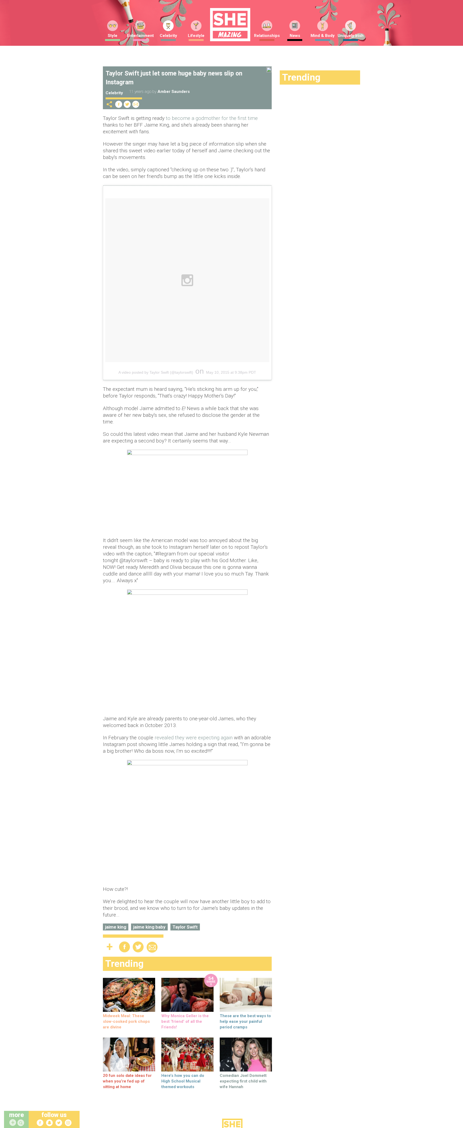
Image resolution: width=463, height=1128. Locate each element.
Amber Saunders (174, 91)
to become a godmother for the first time (212, 118)
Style (112, 35)
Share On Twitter (127, 104)
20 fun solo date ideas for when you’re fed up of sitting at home (127, 1081)
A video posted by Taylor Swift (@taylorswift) (155, 372)
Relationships (267, 35)
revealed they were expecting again (194, 738)
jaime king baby (149, 927)
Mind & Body (323, 35)
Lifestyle (196, 35)
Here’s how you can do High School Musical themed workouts (182, 1081)
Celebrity (168, 35)
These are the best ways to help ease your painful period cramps (245, 1021)
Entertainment (140, 35)
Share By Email (136, 104)
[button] (21, 1123)
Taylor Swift (185, 927)
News (295, 35)
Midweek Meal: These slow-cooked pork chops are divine (126, 1021)
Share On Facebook (118, 104)
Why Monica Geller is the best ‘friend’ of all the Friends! (185, 1021)
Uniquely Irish (351, 35)
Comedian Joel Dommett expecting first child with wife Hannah (243, 1081)
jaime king (115, 927)
